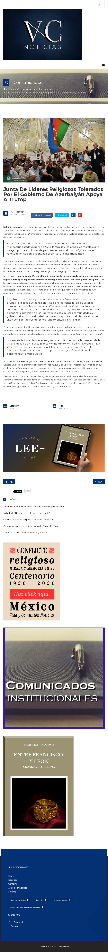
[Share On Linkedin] (73, 215)
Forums (12, 892)
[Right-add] (54, 581)
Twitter (14, 926)
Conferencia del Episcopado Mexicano (26, 907)
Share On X (62, 215)
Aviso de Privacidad (17, 888)
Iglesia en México (62, 900)
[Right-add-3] (54, 786)
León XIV (41, 900)
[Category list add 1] (54, 448)
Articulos (37, 89)
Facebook (18, 922)
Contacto (12, 884)
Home (11, 89)
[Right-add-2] (54, 678)
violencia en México (19, 900)
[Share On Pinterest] (80, 215)
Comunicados (24, 89)
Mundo (48, 89)
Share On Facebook (43, 215)
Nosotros (12, 880)
